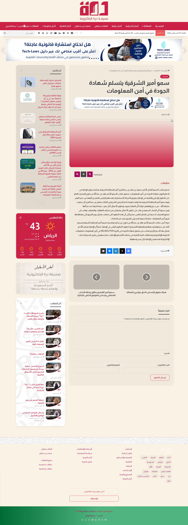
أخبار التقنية (65, 26)
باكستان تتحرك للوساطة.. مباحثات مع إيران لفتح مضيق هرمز (50, 83)
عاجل (155, 476)
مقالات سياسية (45, 465)
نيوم (168, 481)
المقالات (34, 26)
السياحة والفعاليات (84, 449)
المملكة (147, 26)
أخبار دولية (117, 26)
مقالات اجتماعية (45, 469)
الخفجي (144, 457)
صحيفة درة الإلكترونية (87, 511)
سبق (162, 476)
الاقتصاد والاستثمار (124, 458)
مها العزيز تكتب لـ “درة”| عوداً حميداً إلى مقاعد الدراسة (34, 387)
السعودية (150, 462)
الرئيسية (159, 26)
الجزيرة (153, 457)
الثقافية (129, 462)
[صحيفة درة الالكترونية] (94, 11)
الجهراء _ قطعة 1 (37, 354)
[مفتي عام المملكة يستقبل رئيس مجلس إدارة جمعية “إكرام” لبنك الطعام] (27, 118)
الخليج (168, 462)
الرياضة (129, 466)
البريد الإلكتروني (163, 365)
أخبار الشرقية (132, 26)
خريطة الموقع (90, 516)
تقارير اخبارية (127, 453)
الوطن (145, 471)
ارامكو (161, 457)
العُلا (150, 467)
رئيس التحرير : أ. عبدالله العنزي (17, 26)
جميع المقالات (46, 460)
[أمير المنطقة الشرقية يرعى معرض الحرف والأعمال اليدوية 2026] (27, 133)
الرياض (160, 462)
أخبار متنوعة (50, 26)
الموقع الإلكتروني (113, 365)
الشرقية (167, 467)
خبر (169, 476)
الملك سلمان (101, 26)
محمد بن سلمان (83, 26)
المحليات (156, 71)
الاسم (166, 353)
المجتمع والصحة (125, 475)
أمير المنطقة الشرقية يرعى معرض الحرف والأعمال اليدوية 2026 (49, 135)
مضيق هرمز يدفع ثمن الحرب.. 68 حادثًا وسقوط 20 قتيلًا (134, 33)
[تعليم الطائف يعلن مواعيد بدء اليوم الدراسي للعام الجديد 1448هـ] (27, 149)
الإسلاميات (127, 470)
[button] (98, 58)
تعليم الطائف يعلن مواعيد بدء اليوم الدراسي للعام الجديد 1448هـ (50, 150)
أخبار (168, 457)
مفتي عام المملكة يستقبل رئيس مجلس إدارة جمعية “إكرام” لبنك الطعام (50, 119)
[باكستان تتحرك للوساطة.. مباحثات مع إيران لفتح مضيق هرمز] (27, 82)
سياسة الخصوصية (84, 453)
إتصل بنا (100, 516)
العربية (158, 467)
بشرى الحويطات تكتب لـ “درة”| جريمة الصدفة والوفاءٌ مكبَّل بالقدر (34, 316)
